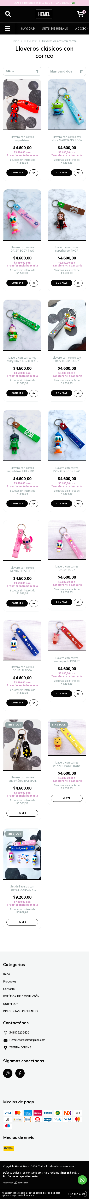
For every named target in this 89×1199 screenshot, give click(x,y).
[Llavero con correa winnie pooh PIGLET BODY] (78, 693)
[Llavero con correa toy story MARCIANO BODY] (78, 172)
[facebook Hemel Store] (20, 1073)
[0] (80, 15)
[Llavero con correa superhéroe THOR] (78, 283)
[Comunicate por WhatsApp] (82, 1180)
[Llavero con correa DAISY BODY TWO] (33, 283)
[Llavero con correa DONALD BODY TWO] (78, 503)
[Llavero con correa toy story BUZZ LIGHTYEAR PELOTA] (33, 393)
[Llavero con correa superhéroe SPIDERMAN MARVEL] (33, 172)
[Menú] (7, 28)
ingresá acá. (69, 1172)
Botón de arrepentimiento (20, 1176)
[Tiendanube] (16, 1183)
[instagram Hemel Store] (7, 1073)
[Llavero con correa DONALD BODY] (33, 702)
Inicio (15, 41)
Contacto (9, 989)
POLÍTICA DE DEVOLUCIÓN (21, 996)
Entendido (77, 1194)
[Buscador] (8, 14)
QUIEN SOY (10, 1003)
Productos (9, 981)
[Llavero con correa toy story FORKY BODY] (78, 393)
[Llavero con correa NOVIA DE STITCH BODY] (33, 603)
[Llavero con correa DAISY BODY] (78, 602)
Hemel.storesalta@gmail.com (27, 1040)
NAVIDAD (28, 28)
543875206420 (19, 1032)
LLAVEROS (30, 41)
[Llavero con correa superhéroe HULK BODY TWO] (33, 503)
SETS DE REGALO (55, 28)
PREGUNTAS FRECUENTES (20, 1011)
